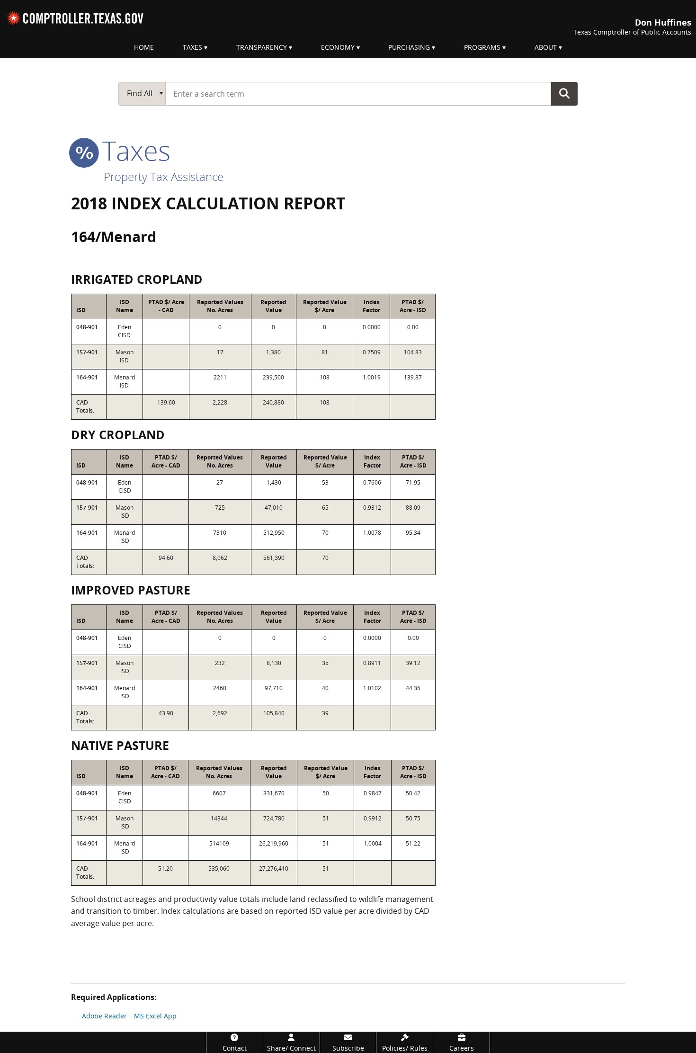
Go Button (564, 93)
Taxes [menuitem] (192, 47)
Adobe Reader (104, 1015)
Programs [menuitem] (482, 47)
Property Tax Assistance (163, 176)
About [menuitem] (546, 47)
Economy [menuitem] (338, 47)
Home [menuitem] (144, 47)
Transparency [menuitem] (261, 47)
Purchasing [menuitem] (409, 47)
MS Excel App (155, 1015)
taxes (132, 150)
